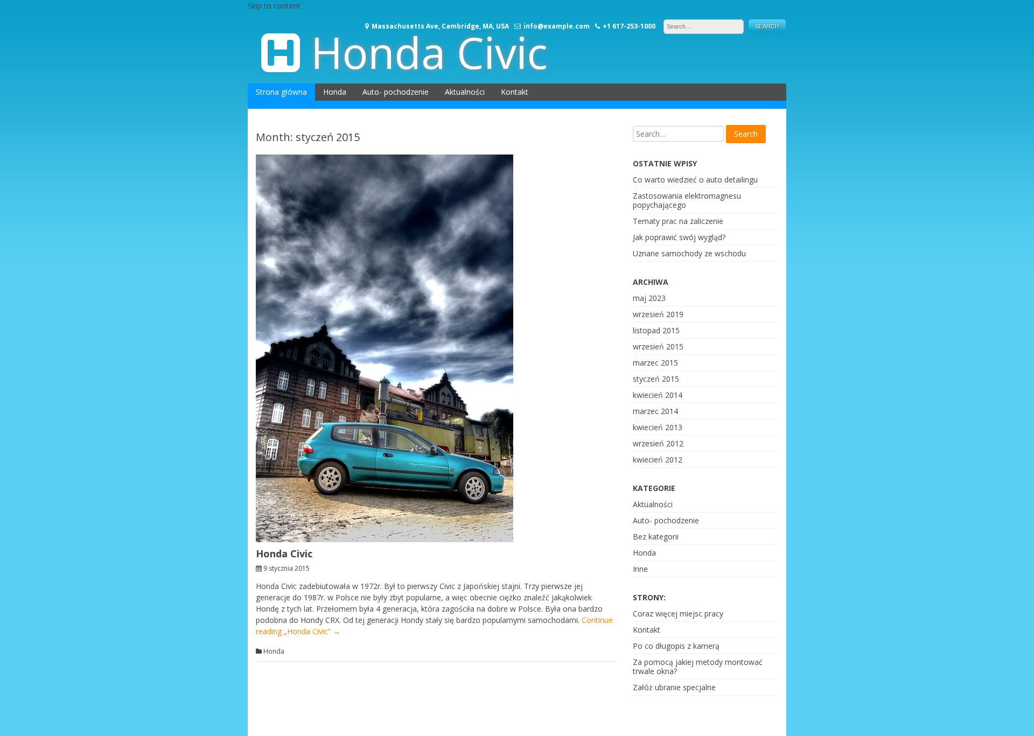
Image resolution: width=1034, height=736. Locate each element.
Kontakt (514, 92)
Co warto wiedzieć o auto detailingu (695, 179)
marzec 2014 (655, 411)
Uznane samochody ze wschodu (689, 253)
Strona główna (281, 92)
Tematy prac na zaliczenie (678, 221)
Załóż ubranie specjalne (674, 687)
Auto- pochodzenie (395, 92)
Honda (334, 92)
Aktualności (465, 92)
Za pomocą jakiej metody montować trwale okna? (698, 666)
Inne (640, 569)
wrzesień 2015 (658, 346)
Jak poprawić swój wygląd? (679, 237)
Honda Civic (429, 52)
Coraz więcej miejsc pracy (678, 613)
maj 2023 (649, 298)
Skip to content (274, 6)
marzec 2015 (655, 363)
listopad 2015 (656, 330)
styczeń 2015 (656, 379)
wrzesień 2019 (658, 314)
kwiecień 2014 (657, 395)
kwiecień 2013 (657, 427)
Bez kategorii (656, 536)
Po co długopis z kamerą (676, 646)
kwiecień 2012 (657, 459)
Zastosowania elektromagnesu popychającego (687, 200)
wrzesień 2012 (658, 443)
